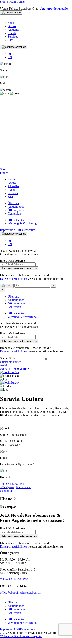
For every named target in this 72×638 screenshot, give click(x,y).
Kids (10, 40)
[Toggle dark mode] (11, 12)
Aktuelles (13, 29)
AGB (16, 230)
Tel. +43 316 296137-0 (14, 579)
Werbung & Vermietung (22, 223)
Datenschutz (27, 230)
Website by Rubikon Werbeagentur (21, 636)
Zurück (14, 372)
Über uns (13, 203)
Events (12, 33)
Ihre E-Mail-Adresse (12, 260)
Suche (4, 358)
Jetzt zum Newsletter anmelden (19, 268)
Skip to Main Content (13, 1)
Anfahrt (4, 365)
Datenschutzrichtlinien (13, 278)
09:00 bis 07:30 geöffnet (15, 368)
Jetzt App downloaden (54, 8)
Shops (11, 22)
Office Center (16, 220)
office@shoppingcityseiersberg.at (20, 592)
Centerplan (14, 213)
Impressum (6, 230)
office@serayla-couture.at (15, 487)
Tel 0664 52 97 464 (12, 483)
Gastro (12, 26)
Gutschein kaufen (10, 361)
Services (13, 36)
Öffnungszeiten (17, 210)
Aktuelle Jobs (16, 206)
